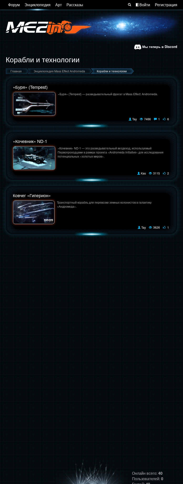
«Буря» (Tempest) (30, 87)
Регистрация (166, 4)
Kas (143, 173)
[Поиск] (129, 5)
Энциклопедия (38, 4)
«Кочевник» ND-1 (30, 141)
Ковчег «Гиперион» (32, 195)
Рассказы (74, 4)
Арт (58, 4)
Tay (134, 119)
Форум (14, 4)
